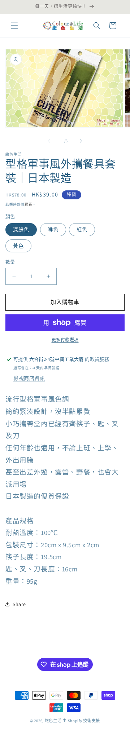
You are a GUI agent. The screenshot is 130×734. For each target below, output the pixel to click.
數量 (10, 262)
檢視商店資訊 (29, 378)
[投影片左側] (49, 141)
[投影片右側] (81, 141)
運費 (28, 204)
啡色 (53, 229)
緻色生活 (53, 720)
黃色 (18, 246)
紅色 (82, 229)
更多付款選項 (65, 339)
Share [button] (19, 604)
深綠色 (21, 229)
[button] (14, 26)
